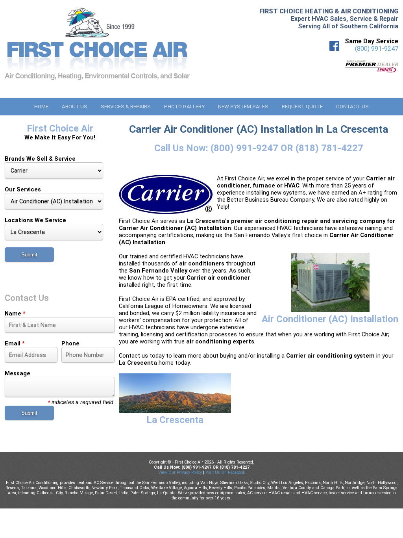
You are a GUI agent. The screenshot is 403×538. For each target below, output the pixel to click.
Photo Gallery (184, 106)
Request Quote (302, 106)
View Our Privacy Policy (180, 472)
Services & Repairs (126, 106)
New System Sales (243, 106)
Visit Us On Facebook (225, 472)
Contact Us (352, 106)
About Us (74, 106)
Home (41, 106)
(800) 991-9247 (376, 48)
